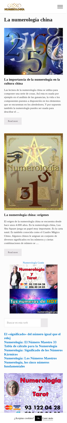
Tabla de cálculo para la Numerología (30, 346)
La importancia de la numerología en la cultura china (32, 81)
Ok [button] (38, 418)
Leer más (47, 418)
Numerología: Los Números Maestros (30, 358)
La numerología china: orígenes (26, 215)
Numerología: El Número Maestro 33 (30, 342)
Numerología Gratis (33, 262)
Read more (15, 122)
